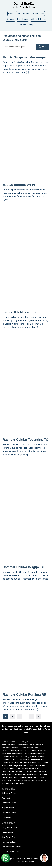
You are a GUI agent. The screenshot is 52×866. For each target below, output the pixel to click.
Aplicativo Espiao (9, 793)
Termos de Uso (37, 729)
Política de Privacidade (31, 726)
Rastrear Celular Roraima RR (24, 694)
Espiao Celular (8, 808)
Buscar (44, 47)
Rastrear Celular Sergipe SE (24, 567)
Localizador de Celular (11, 851)
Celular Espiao (8, 832)
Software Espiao (9, 803)
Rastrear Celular (9, 842)
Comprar (10, 19)
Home (11, 13)
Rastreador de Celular (11, 847)
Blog (31, 25)
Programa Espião (9, 828)
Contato (22, 25)
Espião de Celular (9, 812)
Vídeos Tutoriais (38, 19)
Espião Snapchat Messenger (24, 57)
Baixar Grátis (38, 13)
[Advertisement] (26, 103)
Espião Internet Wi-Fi (19, 184)
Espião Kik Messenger (20, 312)
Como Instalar (23, 13)
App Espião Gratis (9, 837)
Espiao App (6, 817)
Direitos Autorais (21, 729)
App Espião (6, 798)
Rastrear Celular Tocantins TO (25, 439)
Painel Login (22, 19)
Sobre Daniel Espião (11, 726)
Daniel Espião (24, 3)
